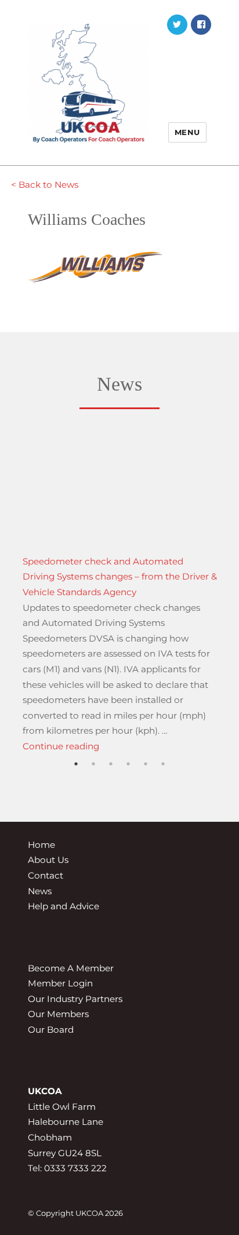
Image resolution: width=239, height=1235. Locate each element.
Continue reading (61, 746)
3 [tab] (111, 779)
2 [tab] (93, 779)
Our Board (51, 1029)
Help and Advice (63, 906)
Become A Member (71, 968)
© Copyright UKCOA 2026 (75, 1213)
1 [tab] (76, 779)
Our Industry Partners (75, 998)
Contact (45, 875)
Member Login (60, 983)
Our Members (58, 1013)
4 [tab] (128, 779)
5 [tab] (145, 779)
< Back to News (44, 184)
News (40, 891)
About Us (48, 859)
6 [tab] (163, 779)
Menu (187, 132)
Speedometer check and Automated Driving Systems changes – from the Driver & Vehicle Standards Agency (120, 577)
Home (41, 844)
